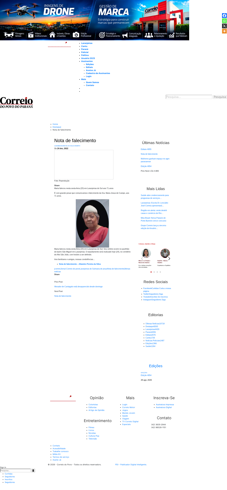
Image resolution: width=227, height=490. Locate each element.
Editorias (92, 407)
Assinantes (87, 61)
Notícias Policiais (155, 341)
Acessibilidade (59, 448)
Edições (90, 64)
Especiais (126, 424)
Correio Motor (128, 407)
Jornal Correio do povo (70, 269)
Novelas (92, 433)
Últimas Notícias (155, 324)
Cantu (84, 46)
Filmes (91, 427)
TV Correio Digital (130, 421)
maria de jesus (101, 269)
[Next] (169, 258)
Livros (91, 430)
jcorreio (57, 269)
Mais (83, 79)
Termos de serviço (61, 457)
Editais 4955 (146, 149)
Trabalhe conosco (61, 451)
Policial (84, 52)
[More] (224, 31)
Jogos (125, 410)
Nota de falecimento (72, 146)
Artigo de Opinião (97, 410)
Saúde (150, 346)
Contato (90, 85)
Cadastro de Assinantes (98, 73)
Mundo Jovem (128, 413)
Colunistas (93, 404)
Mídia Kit (57, 454)
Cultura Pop (94, 436)
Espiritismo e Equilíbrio (163, 265)
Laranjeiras (86, 43)
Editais (89, 67)
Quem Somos (92, 82)
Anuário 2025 (88, 58)
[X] (224, 26)
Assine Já (91, 70)
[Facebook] (224, 15)
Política (85, 55)
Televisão (93, 439)
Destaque (152, 326)
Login (89, 76)
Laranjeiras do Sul (87, 269)
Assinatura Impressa (165, 404)
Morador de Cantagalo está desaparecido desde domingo (78, 287)
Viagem (125, 418)
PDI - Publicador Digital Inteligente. (131, 464)
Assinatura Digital (164, 407)
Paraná (84, 49)
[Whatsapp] (224, 20)
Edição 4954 (146, 166)
